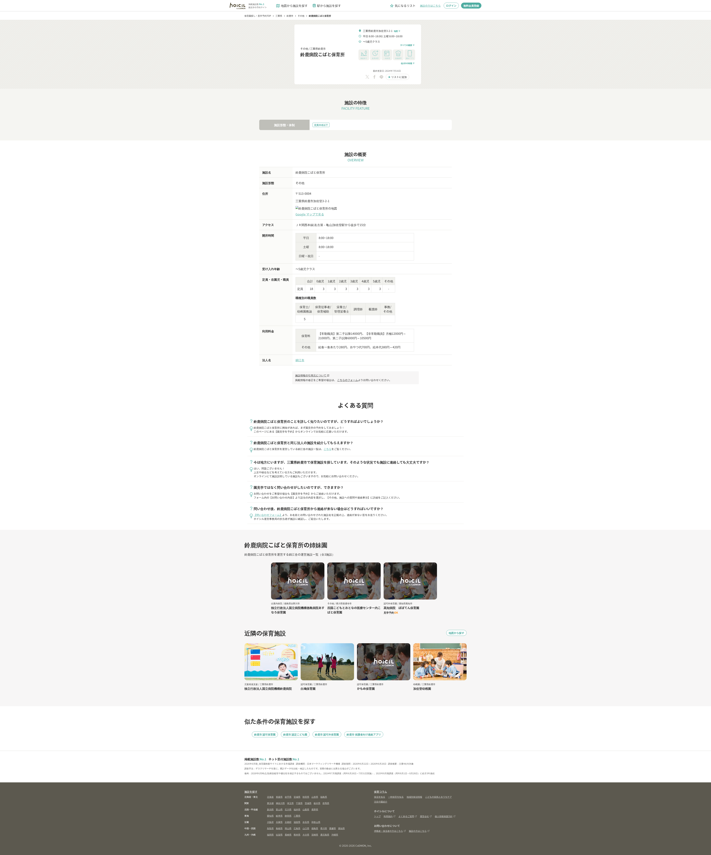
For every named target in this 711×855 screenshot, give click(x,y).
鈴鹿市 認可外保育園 (327, 734)
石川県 (288, 809)
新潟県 (270, 809)
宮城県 (297, 796)
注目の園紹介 (380, 801)
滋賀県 (297, 822)
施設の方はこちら (430, 5)
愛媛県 (332, 828)
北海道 (270, 796)
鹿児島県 (324, 834)
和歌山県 (315, 822)
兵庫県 (279, 822)
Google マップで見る (310, 214)
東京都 (270, 803)
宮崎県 (314, 834)
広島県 (297, 828)
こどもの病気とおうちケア (438, 796)
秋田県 (306, 796)
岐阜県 (279, 815)
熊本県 (297, 834)
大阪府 (270, 822)
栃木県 (317, 803)
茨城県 (308, 803)
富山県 (279, 809)
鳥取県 (270, 828)
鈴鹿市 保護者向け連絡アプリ (364, 734)
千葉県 (299, 803)
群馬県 (326, 803)
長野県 (314, 809)
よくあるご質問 (406, 816)
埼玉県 (290, 803)
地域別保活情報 (414, 796)
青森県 (279, 796)
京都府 (288, 822)
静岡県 (288, 815)
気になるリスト (402, 5)
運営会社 (424, 816)
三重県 (297, 815)
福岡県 (270, 834)
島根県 (279, 828)
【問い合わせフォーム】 (268, 515)
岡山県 (288, 828)
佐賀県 (279, 834)
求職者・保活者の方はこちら (388, 830)
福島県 (323, 796)
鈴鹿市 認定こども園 (295, 734)
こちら (327, 449)
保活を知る (379, 796)
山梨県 (306, 809)
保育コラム (380, 791)
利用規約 (388, 816)
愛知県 (270, 815)
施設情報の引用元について (312, 375)
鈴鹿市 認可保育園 (265, 734)
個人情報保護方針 (444, 816)
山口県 (306, 828)
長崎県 (288, 834)
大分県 (306, 834)
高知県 (341, 828)
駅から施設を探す (326, 5)
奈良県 (306, 822)
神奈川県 (280, 803)
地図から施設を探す (292, 5)
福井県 (297, 809)
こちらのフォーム (347, 380)
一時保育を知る (396, 796)
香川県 (323, 828)
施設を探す (250, 791)
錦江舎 (300, 360)
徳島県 (314, 828)
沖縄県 (334, 834)
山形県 (314, 796)
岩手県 (288, 796)
